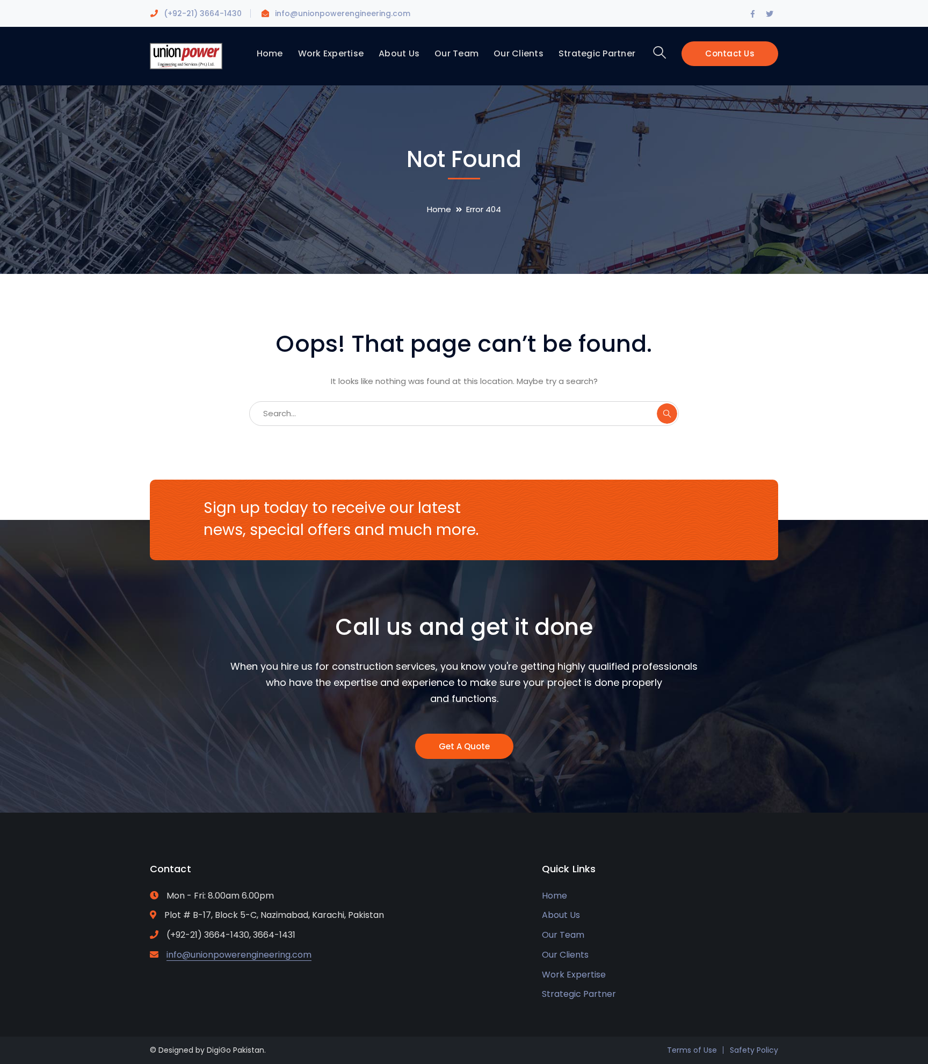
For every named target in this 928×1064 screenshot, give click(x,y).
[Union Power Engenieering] (186, 55)
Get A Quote (464, 746)
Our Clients (565, 955)
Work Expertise (574, 974)
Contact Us (730, 53)
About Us (561, 915)
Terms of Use (692, 1050)
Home (439, 209)
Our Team (563, 935)
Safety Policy (754, 1050)
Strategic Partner (579, 994)
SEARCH (667, 413)
